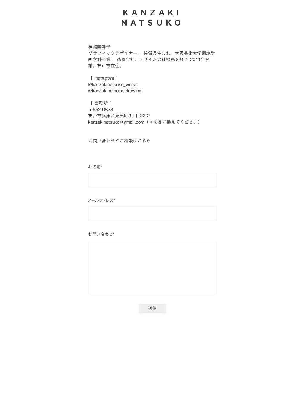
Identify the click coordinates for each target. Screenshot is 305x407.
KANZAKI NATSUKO (152, 18)
